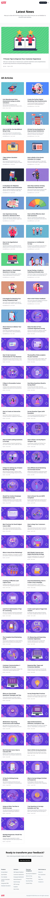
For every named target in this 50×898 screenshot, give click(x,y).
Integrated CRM (5, 883)
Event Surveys (17, 882)
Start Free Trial (43, 2)
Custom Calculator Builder (5, 880)
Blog (39, 877)
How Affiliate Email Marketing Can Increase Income (37, 468)
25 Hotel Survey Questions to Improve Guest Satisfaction (36, 130)
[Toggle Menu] (48, 2)
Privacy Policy (29, 878)
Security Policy (29, 881)
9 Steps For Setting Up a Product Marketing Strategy (12, 468)
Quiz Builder (4, 874)
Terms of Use (29, 876)
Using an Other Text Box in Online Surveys (11, 807)
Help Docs (40, 879)
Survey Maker (4, 872)
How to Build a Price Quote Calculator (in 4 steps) (36, 158)
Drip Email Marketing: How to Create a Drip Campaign (36, 581)
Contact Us (40, 882)
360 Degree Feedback (19, 872)
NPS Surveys (16, 884)
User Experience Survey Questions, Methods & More (11, 214)
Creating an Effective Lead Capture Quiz (11, 581)
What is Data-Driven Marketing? (12, 552)
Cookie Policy (29, 883)
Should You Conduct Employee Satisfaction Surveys (12, 497)
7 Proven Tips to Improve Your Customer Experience (22, 59)
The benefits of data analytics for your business (36, 355)
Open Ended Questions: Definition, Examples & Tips (36, 722)
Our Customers (41, 874)
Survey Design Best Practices (36, 693)
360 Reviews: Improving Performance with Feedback (11, 722)
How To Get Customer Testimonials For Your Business (12, 355)
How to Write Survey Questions (37, 750)
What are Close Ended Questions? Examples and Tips (12, 694)
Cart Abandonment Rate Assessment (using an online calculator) (11, 101)
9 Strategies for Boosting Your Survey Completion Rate (12, 299)
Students (16, 886)
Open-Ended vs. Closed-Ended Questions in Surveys (12, 271)
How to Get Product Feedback (36, 298)
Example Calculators (6, 885)
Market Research (17, 879)
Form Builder (4, 877)
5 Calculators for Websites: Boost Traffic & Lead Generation (12, 186)
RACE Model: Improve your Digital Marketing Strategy (36, 553)
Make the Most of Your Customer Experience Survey (36, 327)
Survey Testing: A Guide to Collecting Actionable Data (36, 271)
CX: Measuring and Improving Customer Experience (37, 638)
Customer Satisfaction (19, 874)
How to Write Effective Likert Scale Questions (36, 214)
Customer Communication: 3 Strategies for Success (11, 666)
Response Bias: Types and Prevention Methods (35, 666)
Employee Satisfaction (19, 877)
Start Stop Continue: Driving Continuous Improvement (36, 186)
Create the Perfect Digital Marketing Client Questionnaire (37, 100)
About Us (40, 872)
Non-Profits (16, 889)
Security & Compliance (31, 873)
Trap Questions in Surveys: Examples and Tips (36, 807)
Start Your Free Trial (25, 860)
